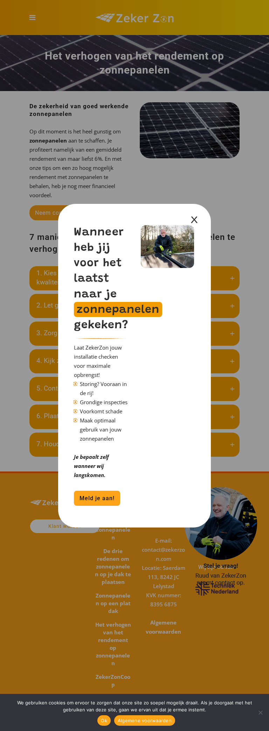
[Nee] (260, 712)
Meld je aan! (97, 498)
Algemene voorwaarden (145, 720)
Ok (104, 720)
